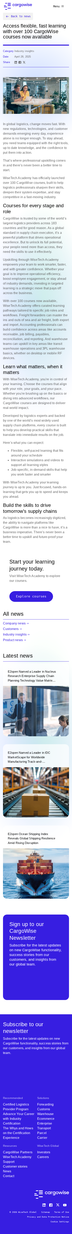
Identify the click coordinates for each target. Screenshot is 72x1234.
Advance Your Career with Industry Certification (18, 1118)
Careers (43, 1157)
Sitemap (45, 1212)
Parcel (42, 1133)
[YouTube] (65, 1204)
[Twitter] (58, 1204)
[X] (24, 62)
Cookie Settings (60, 1222)
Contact (8, 1176)
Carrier (42, 1137)
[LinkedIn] (15, 62)
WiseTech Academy (17, 1157)
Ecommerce (45, 1118)
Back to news (21, 16)
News (7, 1171)
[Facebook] (20, 62)
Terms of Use (61, 1212)
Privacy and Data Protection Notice (48, 1217)
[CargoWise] (18, 6)
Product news (13, 640)
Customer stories (15, 1166)
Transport (44, 1128)
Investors (43, 1152)
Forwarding (45, 1104)
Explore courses (31, 596)
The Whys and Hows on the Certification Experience (18, 1133)
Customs (43, 1109)
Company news (14, 623)
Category (8, 51)
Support (8, 1161)
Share (6, 62)
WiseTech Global (48, 1145)
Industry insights (15, 634)
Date (6, 56)
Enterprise (44, 1123)
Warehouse (45, 1114)
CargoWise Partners (17, 1152)
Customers (11, 629)
